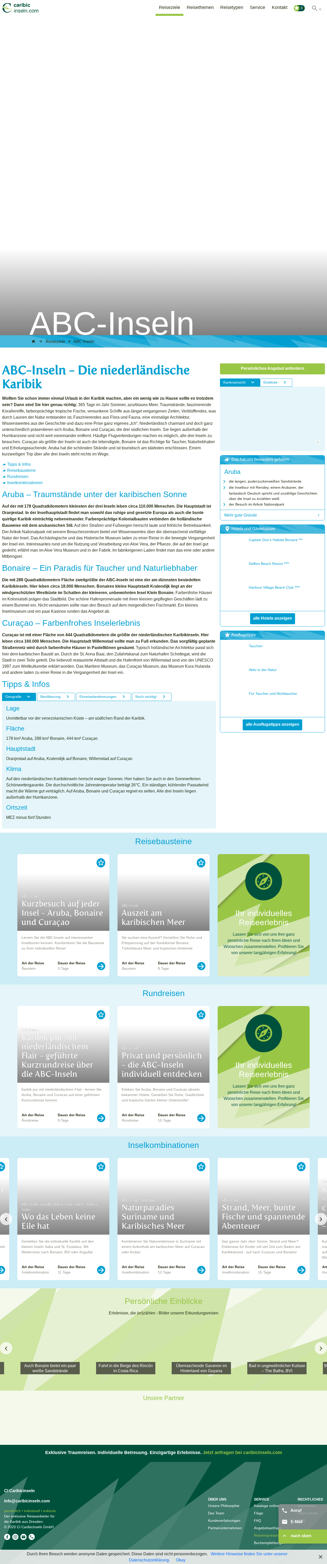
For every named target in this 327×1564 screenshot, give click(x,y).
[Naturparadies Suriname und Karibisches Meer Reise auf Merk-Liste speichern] (201, 1166)
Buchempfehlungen (269, 1543)
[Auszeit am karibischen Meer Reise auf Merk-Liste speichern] (201, 862)
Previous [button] (6, 1219)
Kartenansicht (234, 382)
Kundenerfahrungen (224, 1520)
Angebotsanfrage (268, 1528)
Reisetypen (231, 7)
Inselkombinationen (25, 482)
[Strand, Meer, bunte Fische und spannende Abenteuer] (301, 1270)
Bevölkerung (50, 697)
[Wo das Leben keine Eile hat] (101, 1270)
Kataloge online (266, 1506)
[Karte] (272, 419)
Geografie (13, 697)
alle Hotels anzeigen (272, 618)
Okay (180, 1560)
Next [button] (321, 1219)
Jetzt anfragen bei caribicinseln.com (242, 1452)
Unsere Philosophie (223, 1506)
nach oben (300, 1535)
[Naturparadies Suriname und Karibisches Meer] (201, 1270)
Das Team (216, 1513)
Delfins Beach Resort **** (269, 564)
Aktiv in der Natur (263, 670)
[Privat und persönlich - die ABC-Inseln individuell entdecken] (201, 1118)
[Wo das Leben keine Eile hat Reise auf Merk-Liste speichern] (101, 1166)
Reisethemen (200, 7)
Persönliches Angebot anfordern (272, 368)
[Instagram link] (15, 1537)
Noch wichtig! (146, 697)
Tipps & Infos (19, 464)
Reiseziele (169, 7)
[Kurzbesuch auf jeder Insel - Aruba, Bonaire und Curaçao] (101, 966)
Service (257, 7)
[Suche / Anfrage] (316, 7)
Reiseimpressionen (269, 1535)
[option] (63, 915)
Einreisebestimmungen (97, 697)
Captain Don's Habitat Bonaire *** (275, 540)
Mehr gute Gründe (240, 515)
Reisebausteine (21, 470)
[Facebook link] (7, 1537)
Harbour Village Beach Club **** (274, 587)
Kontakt (279, 7)
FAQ (257, 1520)
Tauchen (256, 646)
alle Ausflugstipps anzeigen (272, 724)
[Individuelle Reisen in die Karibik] (27, 8)
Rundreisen (17, 476)
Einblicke (270, 382)
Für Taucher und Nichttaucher (273, 693)
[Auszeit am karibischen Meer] (201, 966)
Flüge (258, 1513)
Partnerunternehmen (225, 1528)
